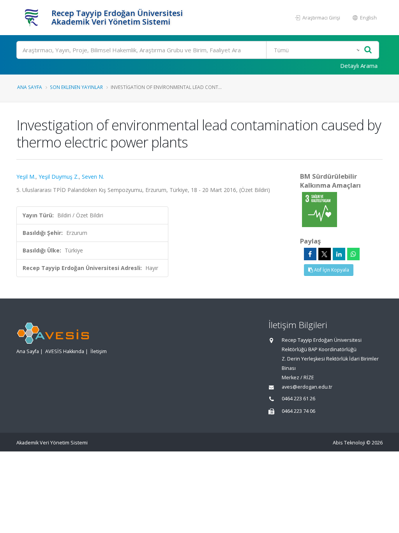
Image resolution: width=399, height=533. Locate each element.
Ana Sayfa (29, 87)
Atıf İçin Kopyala (331, 269)
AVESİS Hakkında (64, 351)
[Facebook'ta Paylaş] (310, 254)
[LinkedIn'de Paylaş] (339, 254)
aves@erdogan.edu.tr (307, 387)
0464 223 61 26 (298, 398)
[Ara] (368, 50)
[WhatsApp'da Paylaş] (353, 254)
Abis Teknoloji (349, 442)
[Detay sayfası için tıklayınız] (319, 209)
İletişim (98, 351)
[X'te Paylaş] (324, 254)
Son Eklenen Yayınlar (76, 87)
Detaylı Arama (359, 65)
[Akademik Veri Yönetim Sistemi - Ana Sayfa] (32, 17)
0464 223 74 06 (298, 411)
